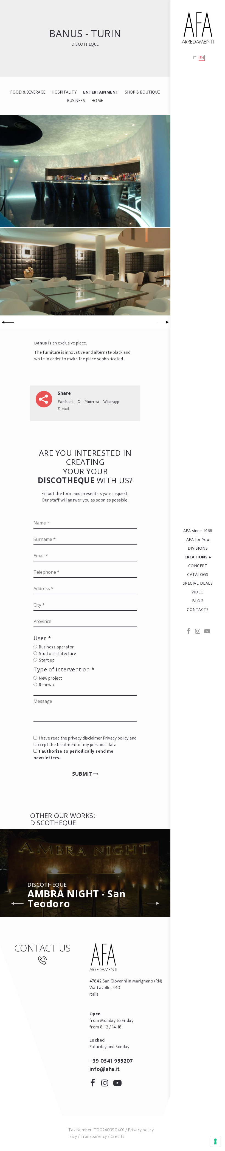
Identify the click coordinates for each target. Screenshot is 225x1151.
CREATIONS (196, 556)
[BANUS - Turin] (85, 171)
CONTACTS (198, 609)
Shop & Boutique (142, 92)
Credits (118, 1136)
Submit (82, 773)
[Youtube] (207, 632)
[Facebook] (188, 632)
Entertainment (101, 92)
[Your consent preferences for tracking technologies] (215, 1141)
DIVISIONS (198, 548)
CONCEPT (197, 565)
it (194, 58)
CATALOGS (197, 574)
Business (76, 101)
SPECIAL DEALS (198, 583)
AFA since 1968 (197, 530)
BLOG (197, 600)
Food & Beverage (28, 92)
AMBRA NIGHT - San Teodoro (76, 896)
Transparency (94, 1136)
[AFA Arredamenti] (197, 27)
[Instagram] (198, 632)
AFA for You (197, 539)
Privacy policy (116, 738)
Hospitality (64, 92)
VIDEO (198, 592)
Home (97, 101)
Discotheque (85, 44)
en (201, 58)
